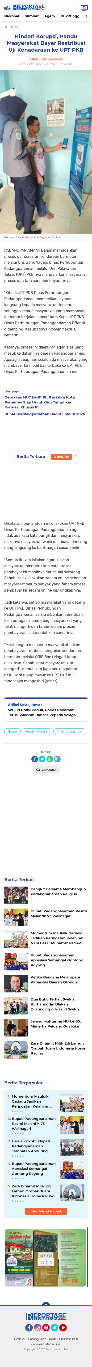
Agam (49, 16)
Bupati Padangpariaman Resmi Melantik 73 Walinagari (34, 1123)
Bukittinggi (70, 16)
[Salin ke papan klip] (57, 759)
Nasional (11, 16)
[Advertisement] (46, 467)
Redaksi (19, 1339)
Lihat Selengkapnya (45, 1211)
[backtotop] (46, 1306)
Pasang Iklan (37, 1339)
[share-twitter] (42, 759)
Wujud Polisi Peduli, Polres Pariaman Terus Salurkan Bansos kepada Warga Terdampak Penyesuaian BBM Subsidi (42, 712)
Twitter (57, 1333)
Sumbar (32, 16)
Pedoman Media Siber (46, 1344)
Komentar (48, 770)
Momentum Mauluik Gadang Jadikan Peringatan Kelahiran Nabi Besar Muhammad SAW (33, 1101)
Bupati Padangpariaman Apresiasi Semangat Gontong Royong (34, 1168)
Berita (12, 731)
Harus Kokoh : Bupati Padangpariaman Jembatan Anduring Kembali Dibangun (31, 1146)
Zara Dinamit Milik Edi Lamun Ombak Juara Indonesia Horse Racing (33, 1191)
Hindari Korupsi (37, 731)
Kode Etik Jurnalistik (63, 1339)
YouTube (66, 1333)
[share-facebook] (34, 759)
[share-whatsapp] (49, 759)
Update (62, 456)
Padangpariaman (69, 731)
